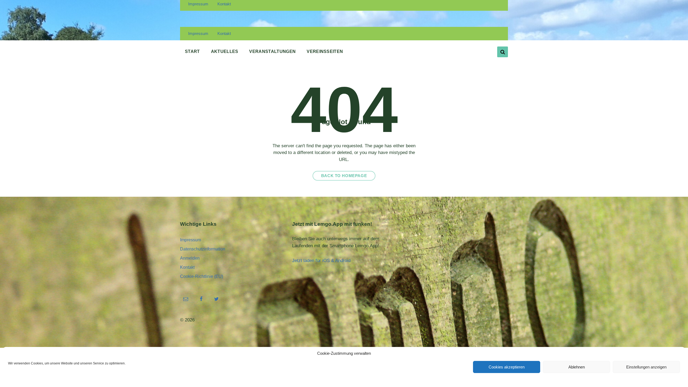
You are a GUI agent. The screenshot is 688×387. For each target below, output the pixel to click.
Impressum (190, 240)
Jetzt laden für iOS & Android (321, 260)
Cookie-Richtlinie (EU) (201, 276)
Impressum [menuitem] (198, 4)
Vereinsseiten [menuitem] (325, 51)
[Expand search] (502, 51)
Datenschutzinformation (202, 249)
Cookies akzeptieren (507, 367)
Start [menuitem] (192, 51)
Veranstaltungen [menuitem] (272, 51)
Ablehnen (576, 367)
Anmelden (190, 258)
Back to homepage (344, 176)
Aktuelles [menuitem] (224, 51)
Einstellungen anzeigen (646, 367)
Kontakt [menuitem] (224, 4)
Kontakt (187, 267)
